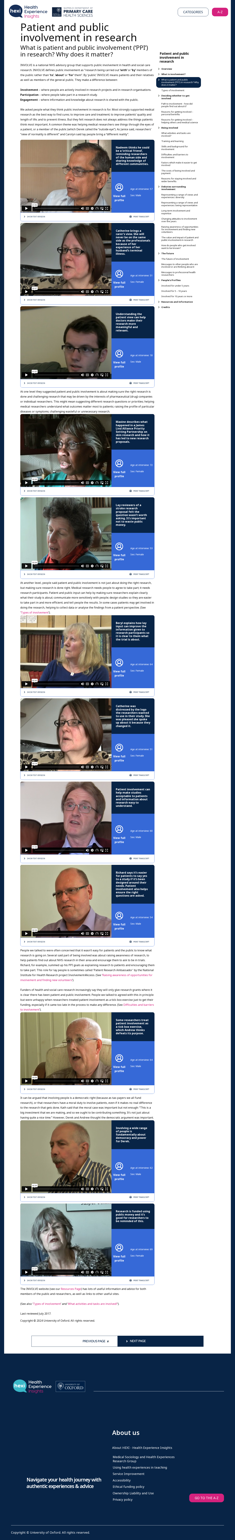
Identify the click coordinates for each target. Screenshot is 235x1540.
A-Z (220, 12)
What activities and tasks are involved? (92, 1304)
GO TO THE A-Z (206, 1498)
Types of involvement (35, 613)
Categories (193, 12)
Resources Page (71, 1289)
